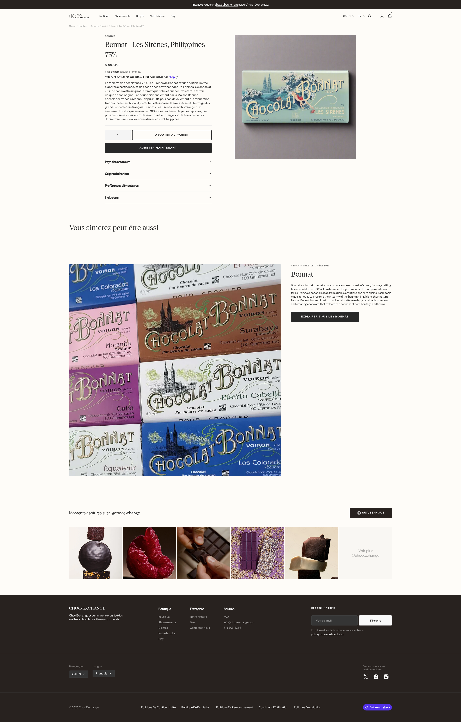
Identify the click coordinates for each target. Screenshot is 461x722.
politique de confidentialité (327, 634)
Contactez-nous (200, 627)
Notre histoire (166, 633)
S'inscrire (375, 620)
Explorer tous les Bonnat (325, 317)
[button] (370, 16)
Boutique (83, 26)
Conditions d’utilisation (273, 707)
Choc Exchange (89, 707)
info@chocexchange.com (239, 622)
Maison (72, 26)
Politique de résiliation (195, 707)
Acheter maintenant (158, 148)
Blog (161, 639)
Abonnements (167, 622)
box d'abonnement (227, 4)
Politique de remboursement (234, 707)
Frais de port (112, 71)
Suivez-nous (373, 513)
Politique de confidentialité (158, 707)
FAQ (226, 616)
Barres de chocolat (99, 26)
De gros (163, 627)
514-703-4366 (232, 627)
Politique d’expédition (307, 707)
